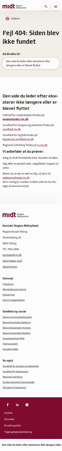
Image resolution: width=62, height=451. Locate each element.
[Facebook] (7, 404)
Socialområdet (10, 349)
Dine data (9, 419)
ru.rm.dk (42, 145)
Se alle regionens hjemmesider (19, 382)
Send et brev (10, 267)
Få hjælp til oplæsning (14, 387)
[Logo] (14, 6)
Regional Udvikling (12, 377)
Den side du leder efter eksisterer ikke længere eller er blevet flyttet (28, 63)
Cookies (8, 413)
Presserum (8, 284)
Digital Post (9, 295)
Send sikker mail (12, 261)
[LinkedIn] (17, 404)
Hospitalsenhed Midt (13, 338)
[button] (46, 6)
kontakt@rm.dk (12, 255)
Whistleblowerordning (14, 289)
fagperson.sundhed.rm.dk (18, 139)
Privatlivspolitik (12, 425)
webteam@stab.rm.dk (16, 178)
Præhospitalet (10, 344)
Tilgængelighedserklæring (18, 432)
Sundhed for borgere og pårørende (21, 366)
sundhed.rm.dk (12, 129)
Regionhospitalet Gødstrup (17, 322)
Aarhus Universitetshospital (17, 317)
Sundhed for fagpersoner (15, 371)
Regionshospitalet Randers (16, 333)
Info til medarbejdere (14, 300)
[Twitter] (26, 404)
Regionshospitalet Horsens (17, 328)
